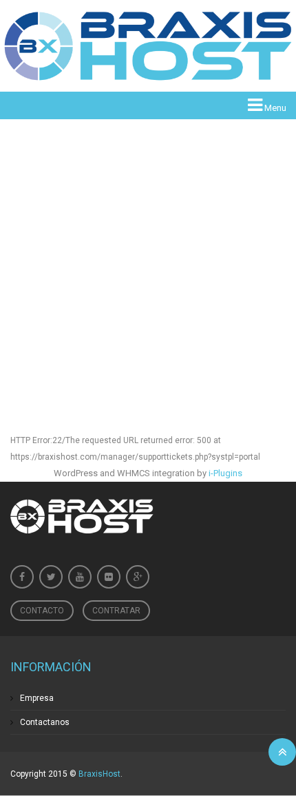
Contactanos (45, 722)
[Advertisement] (148, 256)
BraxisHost (99, 774)
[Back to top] (282, 752)
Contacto (42, 610)
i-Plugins (225, 473)
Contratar (116, 610)
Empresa (37, 698)
